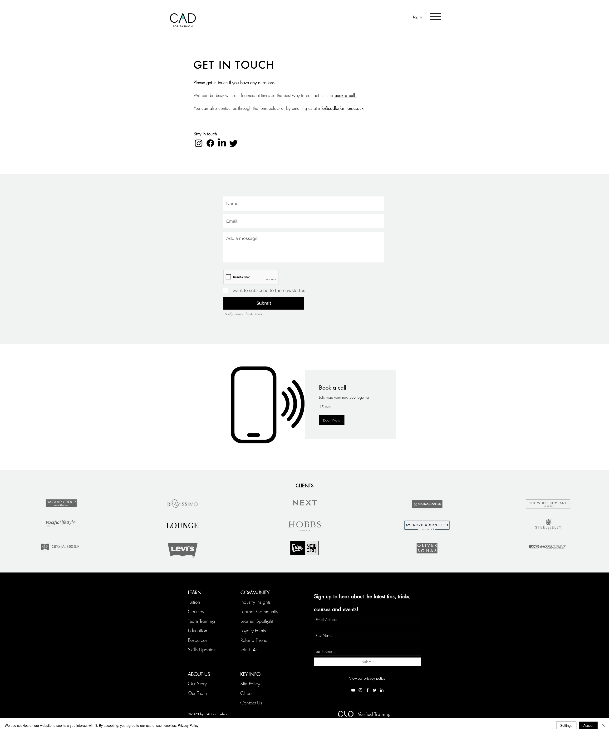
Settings (566, 725)
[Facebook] (210, 143)
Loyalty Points (253, 630)
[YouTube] (353, 690)
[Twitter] (234, 143)
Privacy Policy (188, 725)
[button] (435, 16)
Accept (588, 725)
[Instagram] (199, 143)
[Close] (603, 725)
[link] (350, 388)
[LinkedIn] (222, 143)
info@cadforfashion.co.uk (340, 108)
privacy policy (375, 678)
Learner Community (259, 611)
